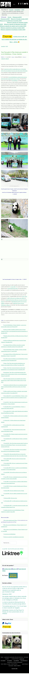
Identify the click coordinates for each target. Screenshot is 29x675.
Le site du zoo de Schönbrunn (9, 534)
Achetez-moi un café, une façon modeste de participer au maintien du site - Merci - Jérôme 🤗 (14, 39)
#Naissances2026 (17, 17)
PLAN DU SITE (14, 668)
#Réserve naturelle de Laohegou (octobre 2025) (12, 27)
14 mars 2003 (12, 286)
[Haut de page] (27, 673)
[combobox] (9, 542)
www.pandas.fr (9, 660)
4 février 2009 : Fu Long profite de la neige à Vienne (14, 490)
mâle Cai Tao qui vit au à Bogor (16, 298)
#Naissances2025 (5, 19)
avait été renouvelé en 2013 (12, 288)
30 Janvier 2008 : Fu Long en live (10, 498)
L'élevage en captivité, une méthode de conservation (14, 537)
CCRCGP (3, 58)
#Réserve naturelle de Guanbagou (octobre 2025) (13, 29)
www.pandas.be (16, 660)
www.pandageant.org (24, 660)
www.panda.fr (3, 660)
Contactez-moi (21, 658)
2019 (7, 46)
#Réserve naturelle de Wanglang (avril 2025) (15, 24)
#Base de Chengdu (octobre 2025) (19, 19)
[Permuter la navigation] (14, 4)
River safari (25, 296)
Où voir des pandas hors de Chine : (10, 520)
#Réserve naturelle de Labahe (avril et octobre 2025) (13, 26)
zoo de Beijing (15, 80)
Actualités (3, 46)
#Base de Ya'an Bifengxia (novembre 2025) (11, 20)
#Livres (9, 17)
